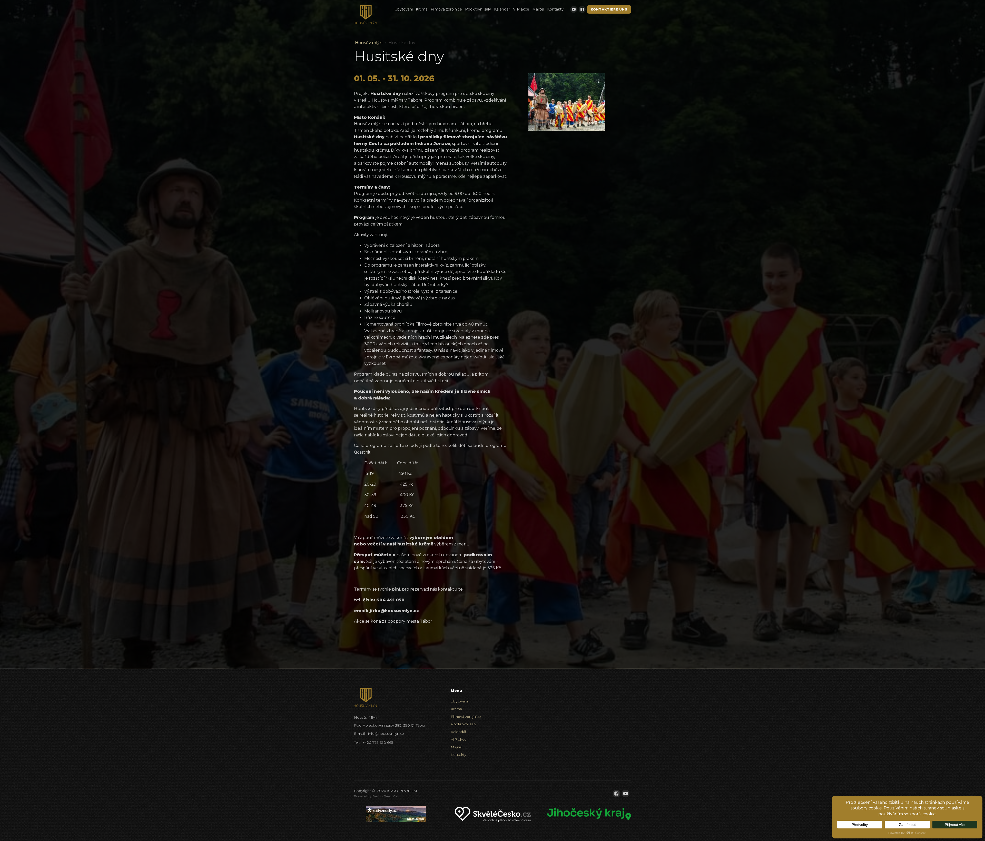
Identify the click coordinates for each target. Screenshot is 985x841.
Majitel (538, 9)
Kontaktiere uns (609, 9)
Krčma (422, 9)
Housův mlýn (368, 42)
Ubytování (404, 9)
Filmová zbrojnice (446, 9)
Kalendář (502, 9)
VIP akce (521, 9)
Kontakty (555, 9)
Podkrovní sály (478, 9)
